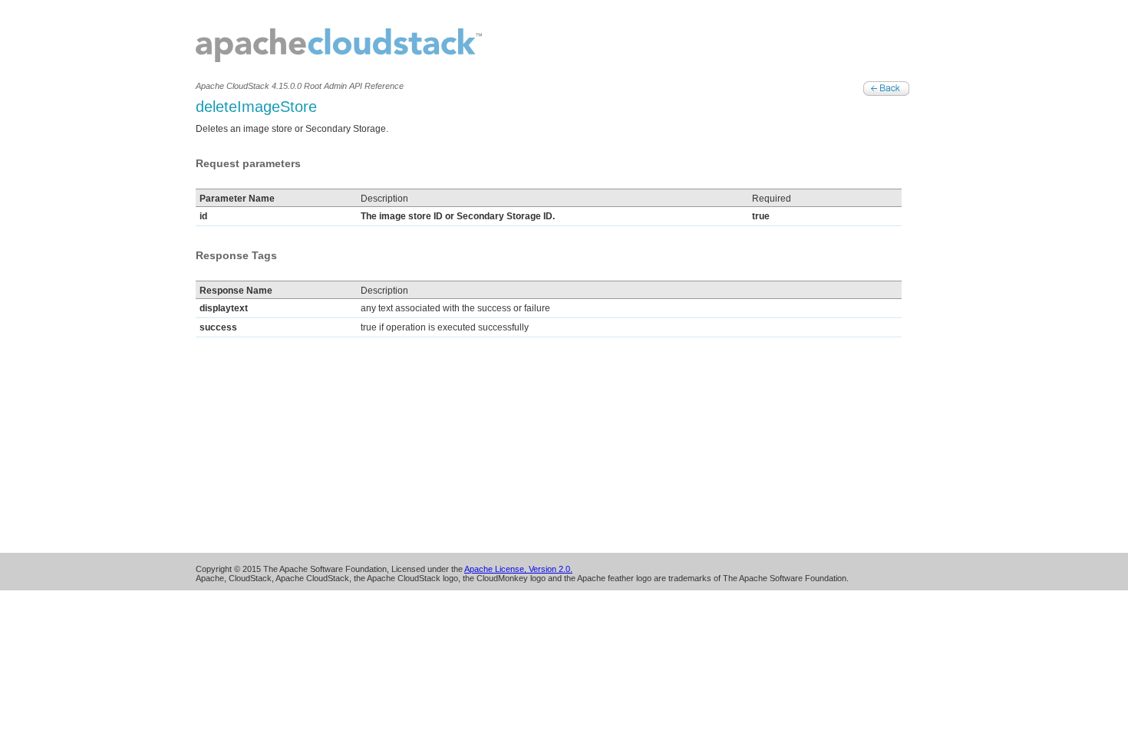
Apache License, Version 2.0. (518, 569)
